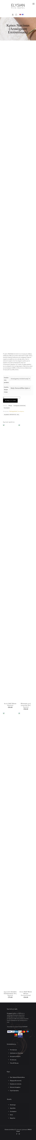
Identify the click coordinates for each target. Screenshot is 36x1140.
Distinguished (13, 411)
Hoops (10, 405)
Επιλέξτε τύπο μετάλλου (6, 380)
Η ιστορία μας (13, 1050)
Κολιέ (11, 1115)
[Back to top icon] (32, 1135)
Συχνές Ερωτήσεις (14, 1090)
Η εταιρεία (9, 1013)
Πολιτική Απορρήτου (15, 1087)
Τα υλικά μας (13, 1059)
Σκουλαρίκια (7, 408)
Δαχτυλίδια (12, 1108)
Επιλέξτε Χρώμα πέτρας (6, 389)
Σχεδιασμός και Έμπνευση (16, 1053)
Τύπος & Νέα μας (14, 1063)
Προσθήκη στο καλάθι (10, 400)
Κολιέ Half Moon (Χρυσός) (10, 704)
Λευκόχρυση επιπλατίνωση (19, 405)
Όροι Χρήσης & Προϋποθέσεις (17, 1077)
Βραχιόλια (12, 1118)
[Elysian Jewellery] (18, 6)
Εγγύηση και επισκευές (15, 1084)
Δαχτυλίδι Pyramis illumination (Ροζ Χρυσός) (10, 993)
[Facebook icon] (17, 1134)
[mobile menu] (33, 3)
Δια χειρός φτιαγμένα (15, 1056)
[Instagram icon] (19, 1134)
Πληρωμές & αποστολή (15, 1080)
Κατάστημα (13, 1105)
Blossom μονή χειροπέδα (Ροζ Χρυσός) (26, 705)
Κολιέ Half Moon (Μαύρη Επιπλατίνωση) (26, 993)
